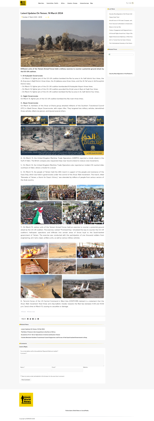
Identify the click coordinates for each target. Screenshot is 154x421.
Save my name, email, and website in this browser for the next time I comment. (43, 376)
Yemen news (31, 311)
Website (85, 367)
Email (54, 367)
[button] (127, 3)
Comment (23, 353)
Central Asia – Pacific (52, 3)
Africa (62, 3)
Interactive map (84, 3)
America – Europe (72, 3)
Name (22, 367)
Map (91, 3)
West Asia (41, 3)
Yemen (23, 311)
